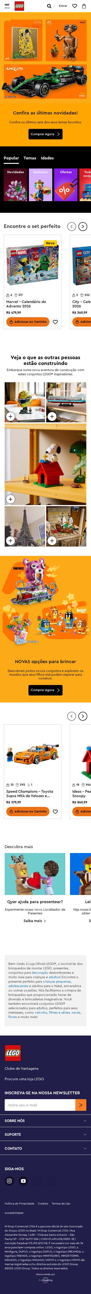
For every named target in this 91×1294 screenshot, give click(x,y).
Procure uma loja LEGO (24, 1079)
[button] (7, 5)
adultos (54, 977)
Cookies (43, 1203)
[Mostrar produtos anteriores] (71, 226)
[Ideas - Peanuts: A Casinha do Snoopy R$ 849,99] (45, 464)
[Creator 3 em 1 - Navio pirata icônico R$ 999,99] (66, 526)
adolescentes (18, 986)
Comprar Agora (42, 134)
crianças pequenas (57, 981)
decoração (40, 972)
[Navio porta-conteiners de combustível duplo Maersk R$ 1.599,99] (66, 402)
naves (76, 1012)
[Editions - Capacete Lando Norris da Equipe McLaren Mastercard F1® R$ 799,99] (25, 402)
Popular (11, 158)
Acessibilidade (14, 1212)
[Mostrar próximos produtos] (82, 226)
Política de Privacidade (19, 1203)
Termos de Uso (61, 1203)
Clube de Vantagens (21, 1068)
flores (12, 1017)
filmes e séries (59, 1012)
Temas (30, 158)
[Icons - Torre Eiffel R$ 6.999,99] (25, 526)
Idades (47, 158)
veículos (41, 1012)
